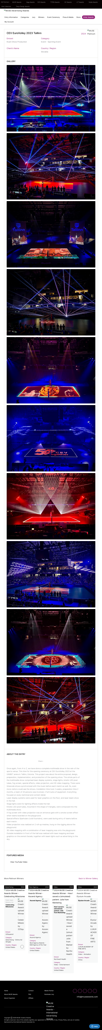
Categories (25, 17)
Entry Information (11, 17)
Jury (33, 17)
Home (6, 990)
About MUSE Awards (11, 994)
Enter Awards (88, 17)
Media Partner (49, 990)
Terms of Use (53, 1020)
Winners (41, 17)
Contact (31, 990)
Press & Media (68, 17)
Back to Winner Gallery (88, 878)
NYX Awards (42, 2)
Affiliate (30, 998)
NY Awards (68, 2)
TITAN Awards (55, 2)
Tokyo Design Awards (23, 6)
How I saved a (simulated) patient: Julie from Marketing (59, 910)
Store (78, 17)
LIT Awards (80, 2)
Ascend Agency (35, 900)
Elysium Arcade (84, 900)
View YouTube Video (18, 862)
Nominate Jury (49, 994)
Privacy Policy (62, 1020)
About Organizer (9, 998)
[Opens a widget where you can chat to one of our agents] (94, 1026)
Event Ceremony (53, 17)
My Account (9, 22)
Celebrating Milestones (10, 906)
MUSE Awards (17, 2)
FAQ (29, 994)
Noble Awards (93, 2)
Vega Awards (30, 2)
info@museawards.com (87, 997)
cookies (77, 1020)
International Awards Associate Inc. (24, 1022)
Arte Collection (6, 6)
